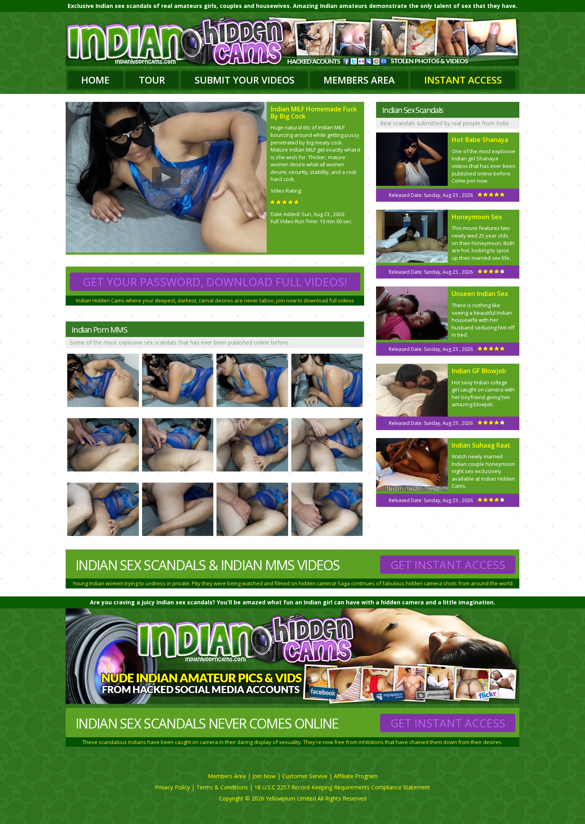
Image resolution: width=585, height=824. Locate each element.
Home (95, 79)
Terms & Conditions (222, 787)
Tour (152, 79)
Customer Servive (305, 776)
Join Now (264, 776)
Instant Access (463, 79)
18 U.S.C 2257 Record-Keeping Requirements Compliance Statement (342, 787)
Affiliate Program (356, 776)
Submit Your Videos (244, 79)
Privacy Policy (172, 787)
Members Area (359, 79)
